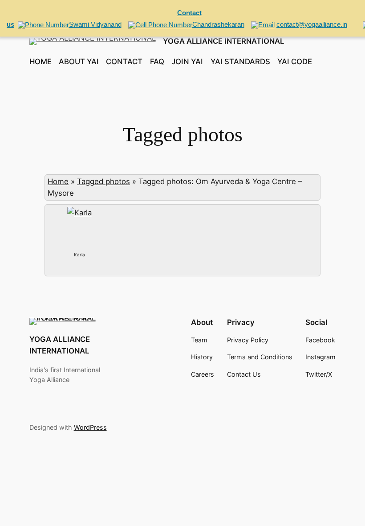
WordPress (90, 427)
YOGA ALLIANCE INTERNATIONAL (223, 41)
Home (58, 181)
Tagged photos (103, 181)
